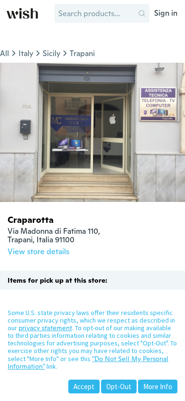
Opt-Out (118, 386)
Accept (84, 386)
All (4, 53)
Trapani (82, 53)
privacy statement (45, 328)
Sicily (51, 53)
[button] (141, 13)
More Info (157, 386)
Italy (25, 53)
